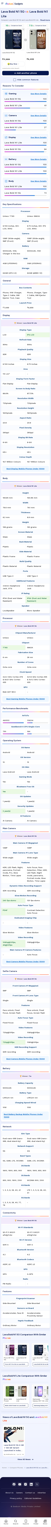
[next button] (45, 1355)
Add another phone (25, 73)
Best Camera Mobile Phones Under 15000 (25, 962)
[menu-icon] (3, 3)
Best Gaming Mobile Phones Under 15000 (25, 699)
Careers (19, 1493)
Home (4, 1468)
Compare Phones (16, 1468)
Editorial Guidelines (32, 1498)
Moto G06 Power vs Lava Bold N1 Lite (16, 1405)
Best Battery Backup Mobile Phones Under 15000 (23, 1115)
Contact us (30, 1493)
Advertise (42, 1493)
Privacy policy (16, 1498)
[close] (23, 29)
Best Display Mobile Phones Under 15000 (25, 469)
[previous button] (6, 1355)
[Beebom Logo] (14, 3)
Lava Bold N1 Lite (33, 52)
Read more (45, 20)
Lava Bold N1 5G (8, 53)
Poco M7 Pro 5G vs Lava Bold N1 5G (16, 1364)
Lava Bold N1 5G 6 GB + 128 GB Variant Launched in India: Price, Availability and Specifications (14, 1448)
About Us (9, 1493)
